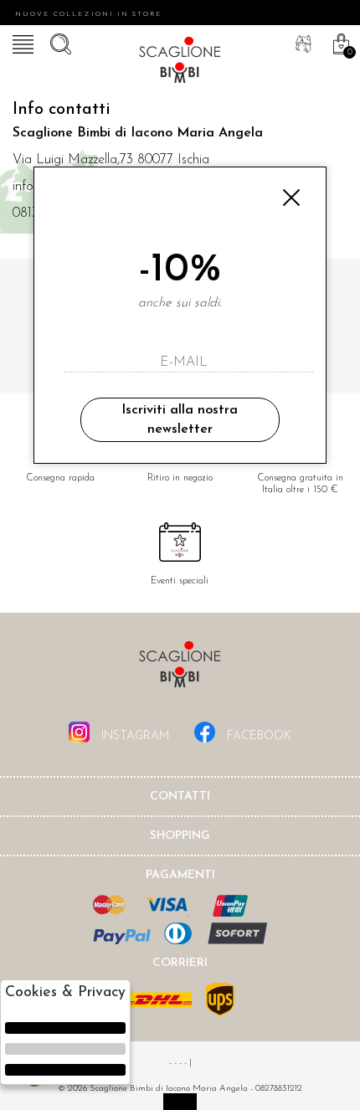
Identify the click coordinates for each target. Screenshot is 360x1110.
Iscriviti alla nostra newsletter (179, 419)
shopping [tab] (180, 836)
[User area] (301, 41)
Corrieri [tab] (180, 963)
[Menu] (21, 41)
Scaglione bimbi (180, 62)
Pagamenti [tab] (180, 875)
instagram (133, 736)
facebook (257, 736)
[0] (339, 41)
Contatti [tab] (180, 796)
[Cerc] (58, 41)
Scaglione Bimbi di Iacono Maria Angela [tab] (180, 669)
